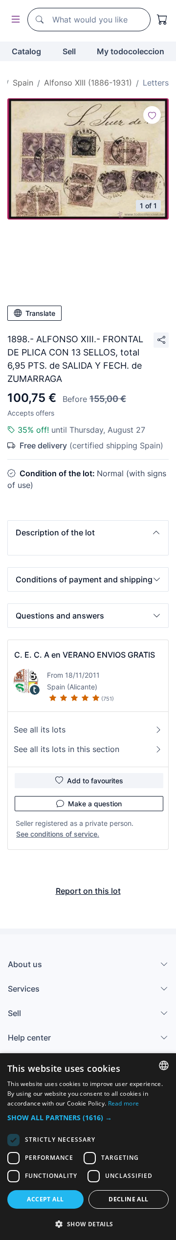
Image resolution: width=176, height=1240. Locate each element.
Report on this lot (88, 891)
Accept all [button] (45, 1199)
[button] (88, 532)
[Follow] (152, 115)
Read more (123, 1103)
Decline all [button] (128, 1199)
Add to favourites (95, 780)
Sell (69, 51)
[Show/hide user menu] (13, 19)
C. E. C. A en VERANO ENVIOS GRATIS (84, 655)
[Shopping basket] (162, 19)
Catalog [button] (26, 51)
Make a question (95, 803)
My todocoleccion (130, 51)
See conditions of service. (57, 834)
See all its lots (40, 729)
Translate (40, 313)
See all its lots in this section (66, 749)
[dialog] (88, 1146)
